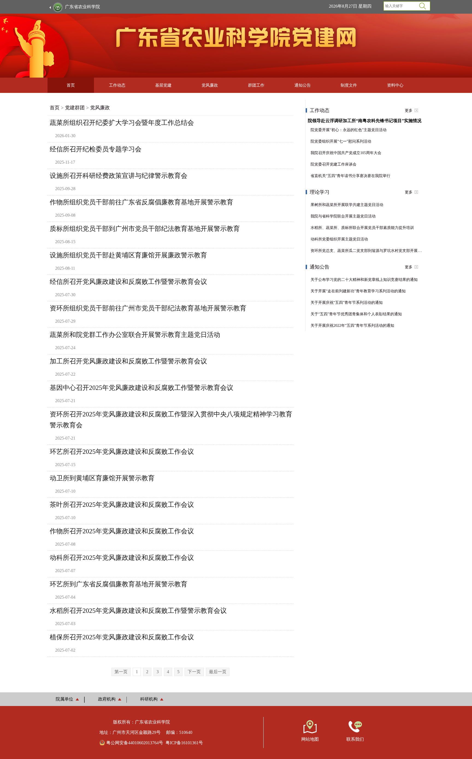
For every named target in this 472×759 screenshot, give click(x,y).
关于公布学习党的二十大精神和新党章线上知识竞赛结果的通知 (364, 280)
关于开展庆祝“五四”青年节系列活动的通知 (347, 303)
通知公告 (302, 85)
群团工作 (256, 85)
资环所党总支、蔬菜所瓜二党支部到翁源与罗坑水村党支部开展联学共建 (372, 251)
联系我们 (355, 739)
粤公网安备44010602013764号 (134, 742)
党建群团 (75, 107)
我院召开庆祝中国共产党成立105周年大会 (346, 153)
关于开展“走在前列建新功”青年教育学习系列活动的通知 (358, 291)
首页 (71, 85)
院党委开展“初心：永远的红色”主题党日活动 (349, 130)
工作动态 (117, 85)
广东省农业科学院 (82, 6)
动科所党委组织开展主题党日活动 (339, 239)
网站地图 (310, 739)
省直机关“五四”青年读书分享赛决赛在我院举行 (350, 176)
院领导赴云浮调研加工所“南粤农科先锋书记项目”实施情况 (364, 120)
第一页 (121, 671)
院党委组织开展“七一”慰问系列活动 (341, 141)
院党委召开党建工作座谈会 (333, 164)
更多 (408, 110)
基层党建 (163, 85)
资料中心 (395, 85)
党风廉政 (210, 85)
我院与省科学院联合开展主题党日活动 (343, 216)
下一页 (194, 671)
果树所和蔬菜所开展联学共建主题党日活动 (347, 205)
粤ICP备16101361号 (184, 742)
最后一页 (217, 671)
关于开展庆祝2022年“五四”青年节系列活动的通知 (352, 325)
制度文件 (349, 85)
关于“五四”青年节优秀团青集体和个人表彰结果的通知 (356, 314)
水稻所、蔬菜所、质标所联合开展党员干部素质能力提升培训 (362, 228)
